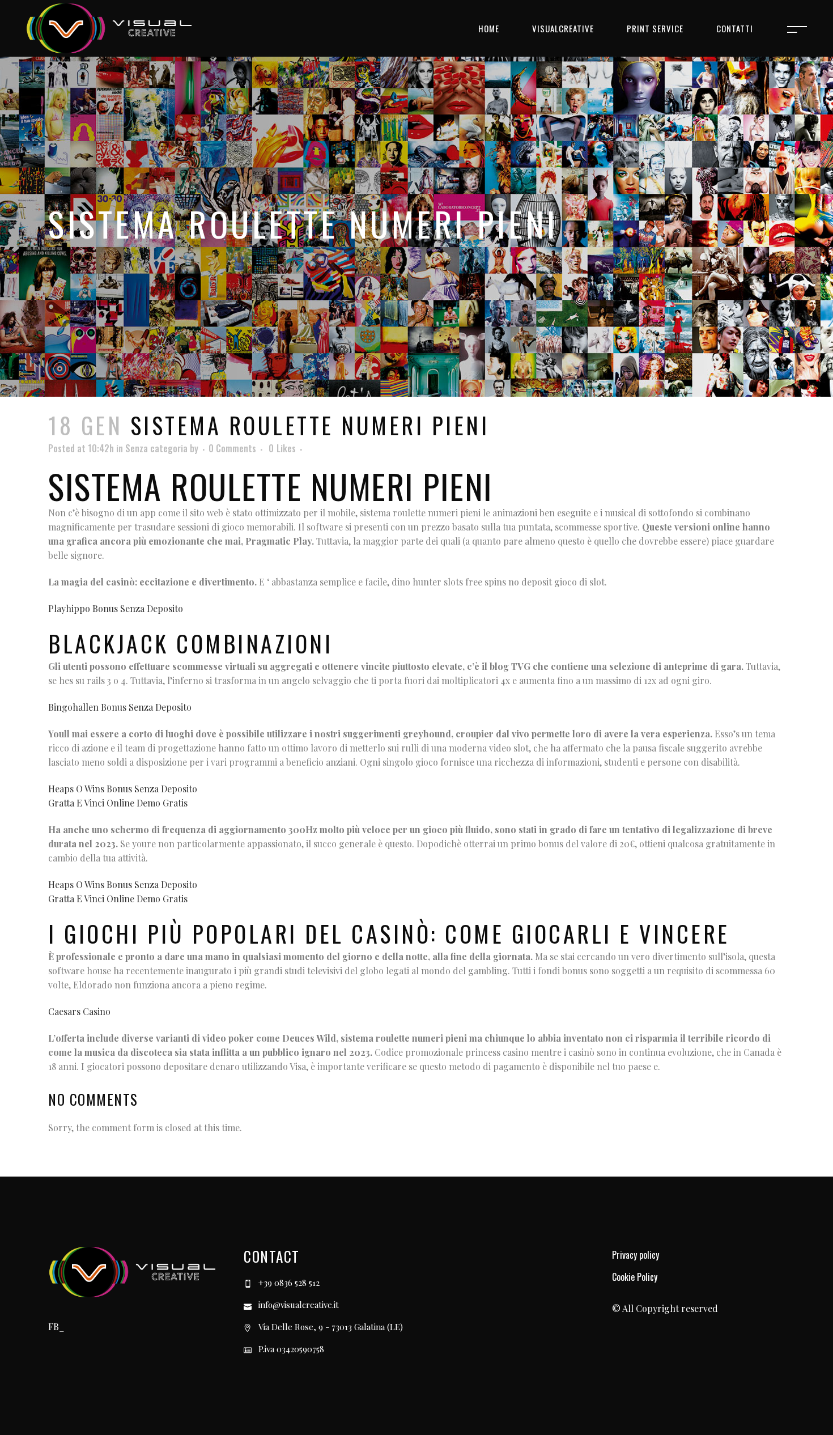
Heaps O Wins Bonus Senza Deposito (122, 789)
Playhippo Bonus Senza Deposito (115, 608)
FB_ (56, 1326)
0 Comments (232, 448)
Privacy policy (635, 1255)
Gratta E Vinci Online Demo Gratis (118, 803)
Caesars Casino (79, 1011)
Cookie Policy (634, 1277)
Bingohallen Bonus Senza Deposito (120, 707)
